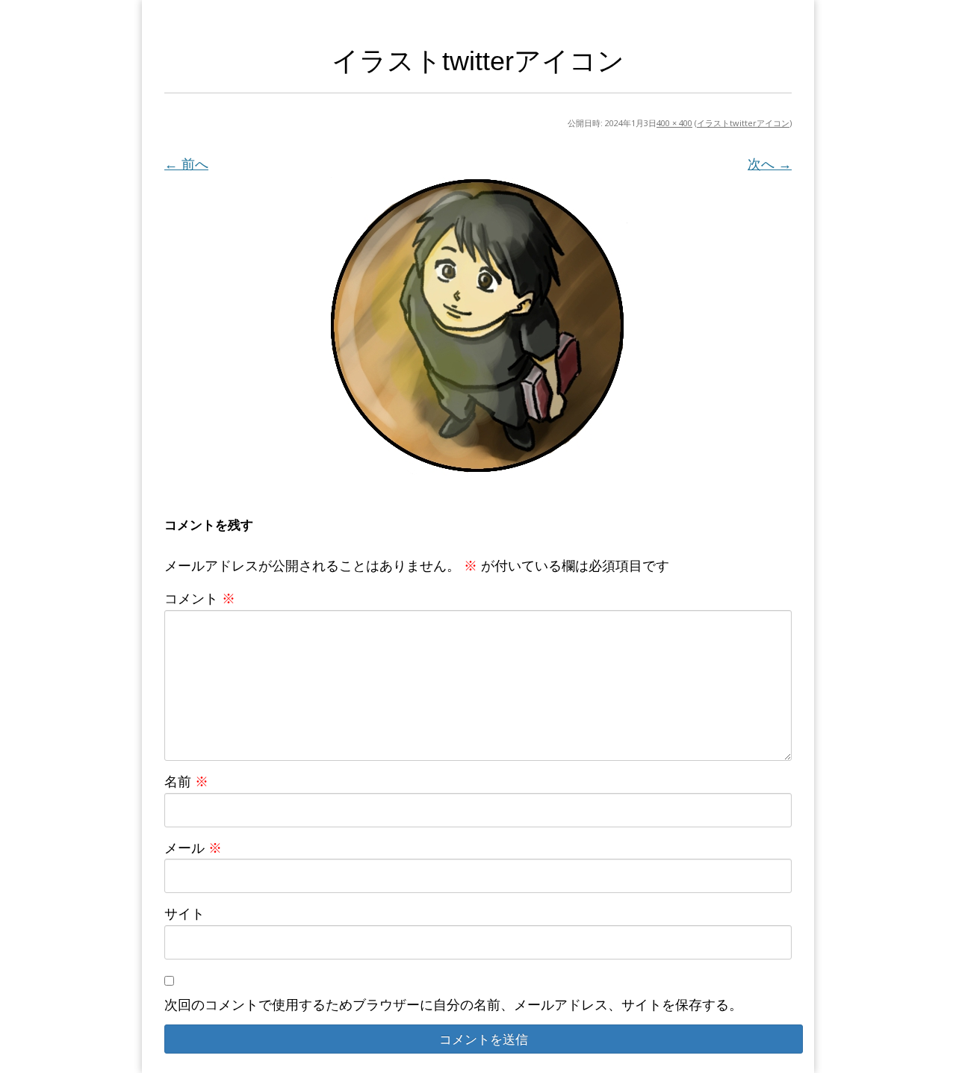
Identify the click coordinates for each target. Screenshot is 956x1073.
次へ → (770, 163)
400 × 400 (674, 122)
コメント (199, 598)
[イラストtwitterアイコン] (478, 326)
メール (193, 847)
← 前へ (186, 163)
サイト (184, 913)
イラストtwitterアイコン (743, 122)
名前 (186, 781)
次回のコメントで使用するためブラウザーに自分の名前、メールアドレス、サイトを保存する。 (453, 1004)
